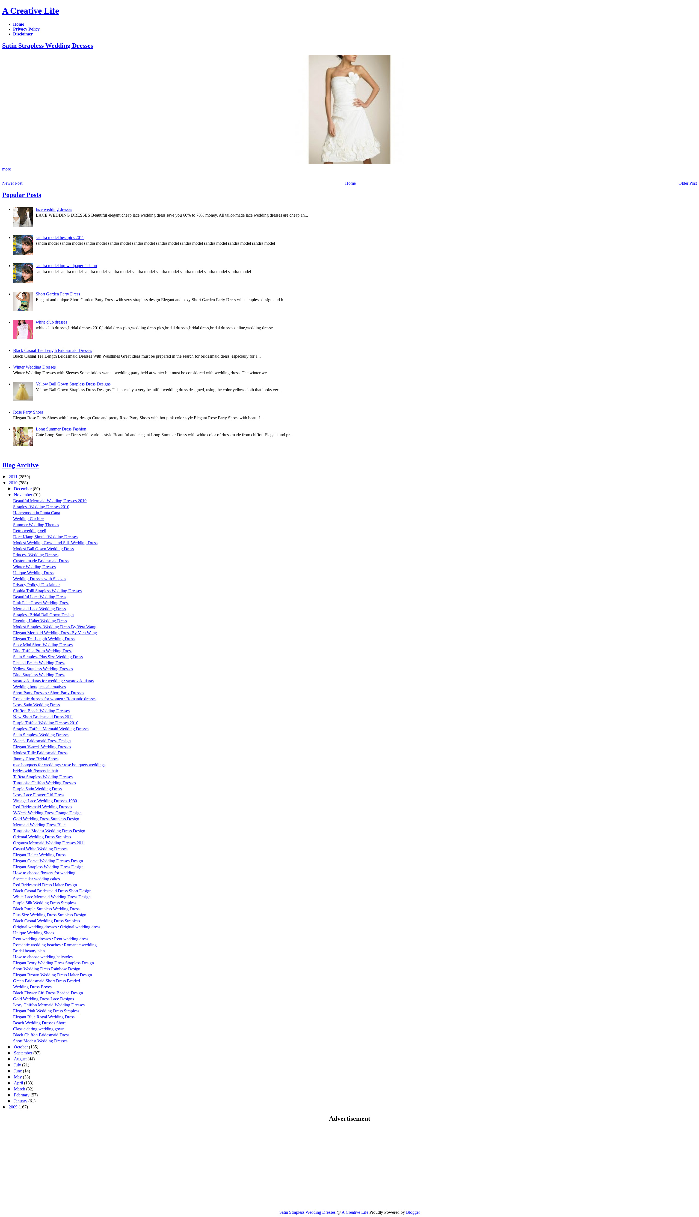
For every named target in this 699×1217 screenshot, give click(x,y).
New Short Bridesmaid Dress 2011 (43, 716)
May (18, 1077)
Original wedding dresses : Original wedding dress (56, 927)
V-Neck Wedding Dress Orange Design (47, 813)
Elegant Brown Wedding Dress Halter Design (52, 975)
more (6, 169)
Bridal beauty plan (29, 951)
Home (350, 183)
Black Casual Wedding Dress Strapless (46, 921)
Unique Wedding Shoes (33, 933)
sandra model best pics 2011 (60, 237)
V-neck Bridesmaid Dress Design (42, 740)
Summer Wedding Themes (36, 524)
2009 (14, 1107)
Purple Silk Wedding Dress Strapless (44, 903)
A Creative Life (30, 11)
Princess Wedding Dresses (35, 554)
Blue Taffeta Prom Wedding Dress (42, 650)
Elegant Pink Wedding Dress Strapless (46, 1011)
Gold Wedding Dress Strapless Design (46, 819)
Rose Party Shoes (28, 412)
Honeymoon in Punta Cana (36, 512)
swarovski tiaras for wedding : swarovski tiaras (53, 680)
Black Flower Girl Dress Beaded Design (48, 993)
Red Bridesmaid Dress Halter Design (45, 885)
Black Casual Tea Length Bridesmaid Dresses (52, 350)
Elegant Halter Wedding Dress (39, 855)
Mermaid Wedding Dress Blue (39, 825)
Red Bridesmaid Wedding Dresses (42, 807)
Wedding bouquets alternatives (39, 686)
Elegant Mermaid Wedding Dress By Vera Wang (55, 632)
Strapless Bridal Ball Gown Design (43, 614)
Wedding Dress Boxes (32, 987)
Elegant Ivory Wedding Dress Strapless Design (53, 963)
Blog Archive (20, 465)
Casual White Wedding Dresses (40, 849)
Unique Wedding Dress (33, 572)
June (18, 1071)
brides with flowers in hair (35, 771)
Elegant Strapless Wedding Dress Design (48, 867)
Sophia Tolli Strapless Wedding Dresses (47, 590)
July (18, 1065)
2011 (14, 476)
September (23, 1053)
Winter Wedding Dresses (34, 367)
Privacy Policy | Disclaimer (36, 584)
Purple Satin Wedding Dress (37, 789)
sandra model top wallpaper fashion (66, 265)
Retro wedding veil (29, 530)
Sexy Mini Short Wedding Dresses (43, 644)
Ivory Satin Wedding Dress (36, 704)
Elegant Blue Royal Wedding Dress (44, 1017)
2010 (14, 482)
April (19, 1083)
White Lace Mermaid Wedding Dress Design (52, 897)
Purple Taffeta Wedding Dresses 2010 (45, 722)
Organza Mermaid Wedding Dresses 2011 (49, 843)
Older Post (688, 183)
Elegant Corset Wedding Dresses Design (48, 861)
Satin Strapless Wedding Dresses (47, 45)
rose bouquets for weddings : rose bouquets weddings (59, 765)
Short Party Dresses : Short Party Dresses (48, 692)
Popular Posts (21, 194)
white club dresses (51, 322)
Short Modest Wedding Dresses (40, 1041)
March (20, 1089)
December (23, 488)
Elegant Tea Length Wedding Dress (44, 638)
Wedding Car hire (28, 518)
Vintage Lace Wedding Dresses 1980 (45, 801)
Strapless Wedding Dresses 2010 (41, 506)
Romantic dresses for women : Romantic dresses (54, 698)
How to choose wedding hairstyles (43, 957)
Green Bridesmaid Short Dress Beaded (46, 981)
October (21, 1047)
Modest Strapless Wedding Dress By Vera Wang (54, 626)
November (23, 494)
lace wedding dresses (54, 209)
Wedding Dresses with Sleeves (39, 578)
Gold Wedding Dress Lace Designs (43, 999)
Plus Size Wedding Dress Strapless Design (49, 915)
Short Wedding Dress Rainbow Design (46, 969)
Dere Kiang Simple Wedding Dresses (45, 536)
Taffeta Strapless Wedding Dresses (43, 777)
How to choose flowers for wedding (44, 873)
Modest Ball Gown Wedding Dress (43, 548)
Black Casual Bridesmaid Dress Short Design (52, 891)
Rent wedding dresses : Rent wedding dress (50, 939)
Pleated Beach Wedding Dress (39, 662)
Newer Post (12, 183)
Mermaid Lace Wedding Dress (39, 608)
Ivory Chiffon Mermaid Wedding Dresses (49, 1005)
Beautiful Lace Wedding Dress (39, 596)
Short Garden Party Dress (58, 294)
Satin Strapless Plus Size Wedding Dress (48, 656)
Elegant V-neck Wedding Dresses (42, 746)
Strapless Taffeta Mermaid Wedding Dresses (51, 728)
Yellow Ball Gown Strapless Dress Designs (73, 384)
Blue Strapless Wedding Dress (39, 674)
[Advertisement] (48, 1166)
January (21, 1101)
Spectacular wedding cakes (36, 879)
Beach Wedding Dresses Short (39, 1023)
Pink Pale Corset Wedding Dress (41, 602)
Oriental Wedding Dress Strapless (42, 837)
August (21, 1059)
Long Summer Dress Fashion (61, 429)
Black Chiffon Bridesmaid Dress (41, 1035)
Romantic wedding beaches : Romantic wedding (55, 945)
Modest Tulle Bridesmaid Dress (40, 752)
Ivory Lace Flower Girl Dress (38, 795)
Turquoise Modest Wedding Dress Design (49, 831)
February (22, 1095)
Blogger (413, 1212)
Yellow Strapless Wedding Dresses (43, 668)
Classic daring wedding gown (38, 1029)
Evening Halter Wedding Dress (40, 620)
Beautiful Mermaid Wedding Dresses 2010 (50, 500)
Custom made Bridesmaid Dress (41, 560)
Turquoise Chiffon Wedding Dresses (44, 783)
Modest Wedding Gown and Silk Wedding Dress (55, 542)
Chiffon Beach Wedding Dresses (41, 710)
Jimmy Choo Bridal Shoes (35, 758)
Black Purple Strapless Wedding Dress (46, 909)
